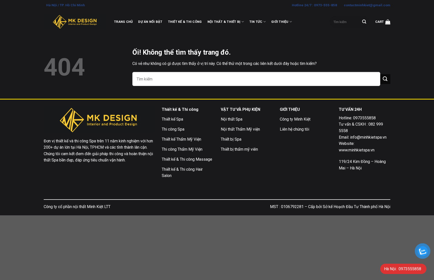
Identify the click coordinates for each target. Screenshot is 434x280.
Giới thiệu (280, 22)
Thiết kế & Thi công (185, 22)
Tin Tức (255, 22)
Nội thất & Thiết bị (224, 22)
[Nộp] (364, 22)
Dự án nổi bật (150, 22)
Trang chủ (123, 22)
